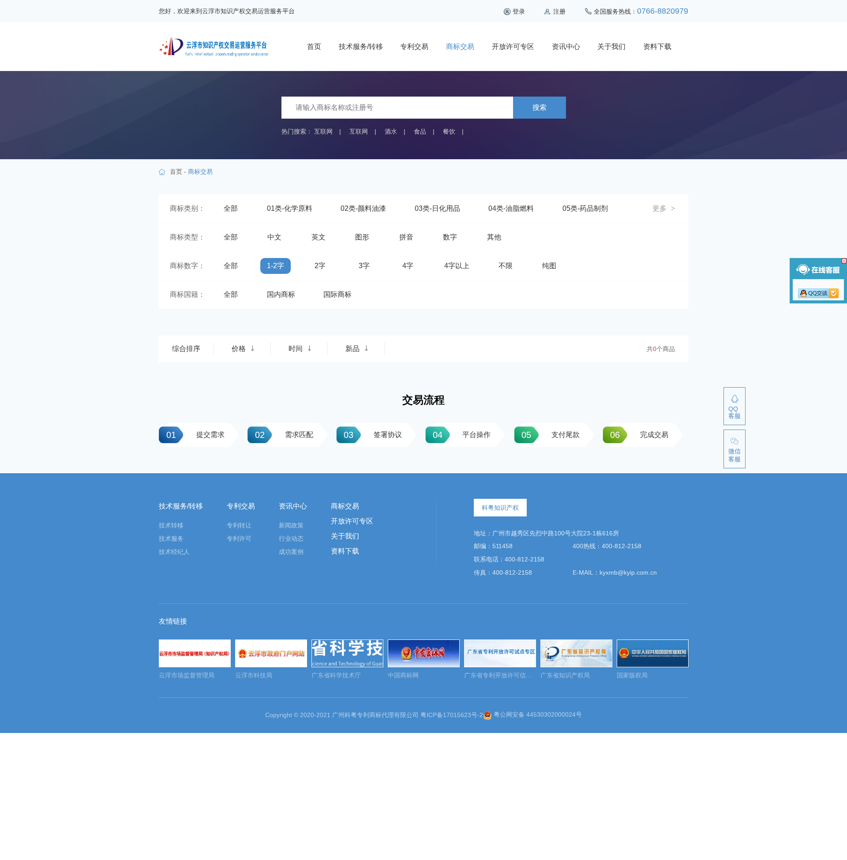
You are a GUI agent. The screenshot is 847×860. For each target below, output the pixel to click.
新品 (352, 348)
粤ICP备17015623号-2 (451, 714)
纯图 (549, 265)
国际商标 (337, 294)
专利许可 (239, 538)
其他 (494, 237)
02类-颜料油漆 (363, 208)
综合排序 (186, 348)
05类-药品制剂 (585, 208)
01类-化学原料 (289, 208)
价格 (239, 348)
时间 (296, 348)
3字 (364, 265)
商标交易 (460, 46)
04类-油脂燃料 (511, 208)
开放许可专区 (513, 46)
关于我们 (611, 46)
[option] (195, 661)
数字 (450, 237)
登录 (519, 11)
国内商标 (281, 294)
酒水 (391, 131)
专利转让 (239, 525)
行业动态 (291, 538)
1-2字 (275, 265)
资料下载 (657, 46)
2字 (320, 265)
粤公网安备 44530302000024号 (537, 714)
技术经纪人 (174, 551)
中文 (274, 237)
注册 (559, 11)
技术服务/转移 (361, 46)
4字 (407, 265)
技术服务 (171, 538)
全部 (231, 208)
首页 (314, 46)
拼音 (406, 237)
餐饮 (449, 131)
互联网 (323, 131)
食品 (420, 131)
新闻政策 (291, 525)
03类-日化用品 (437, 208)
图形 (362, 237)
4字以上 (456, 265)
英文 (318, 237)
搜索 (539, 107)
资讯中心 (566, 46)
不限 (505, 265)
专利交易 (414, 46)
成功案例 (291, 551)
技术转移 (171, 525)
